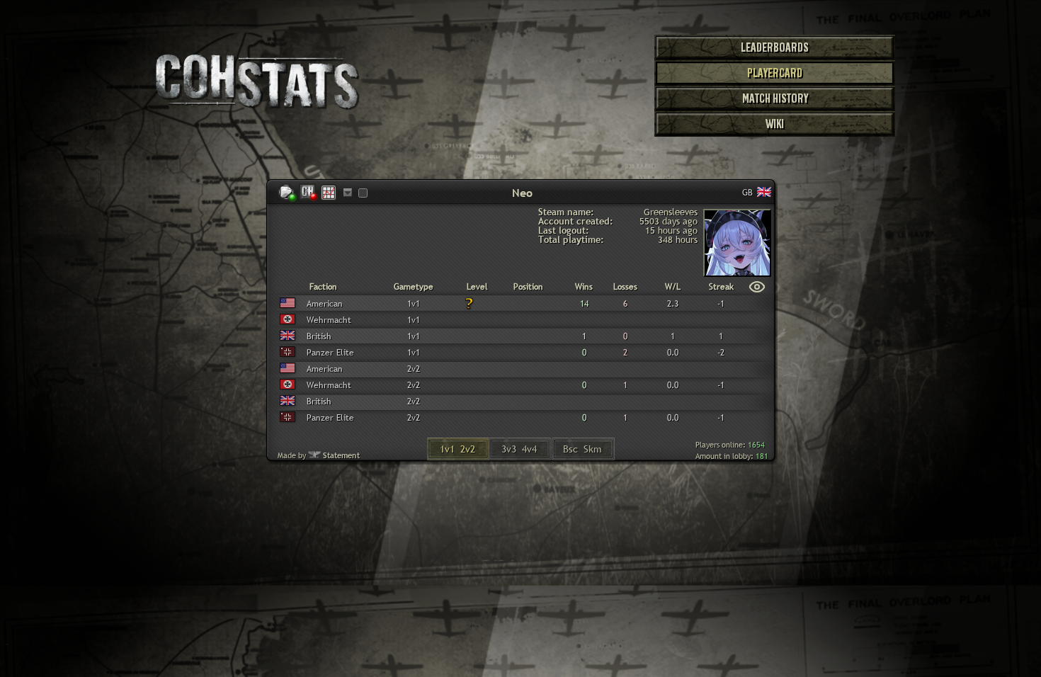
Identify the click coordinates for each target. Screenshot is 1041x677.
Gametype (413, 286)
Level (477, 286)
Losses (625, 286)
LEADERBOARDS (775, 47)
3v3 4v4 (519, 449)
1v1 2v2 (457, 449)
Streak (721, 286)
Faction (323, 286)
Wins (584, 286)
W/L (673, 286)
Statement (341, 455)
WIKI (775, 124)
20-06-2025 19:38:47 (764, 303)
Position (528, 286)
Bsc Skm (582, 449)
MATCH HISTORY (775, 98)
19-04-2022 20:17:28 (764, 352)
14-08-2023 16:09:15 (764, 335)
